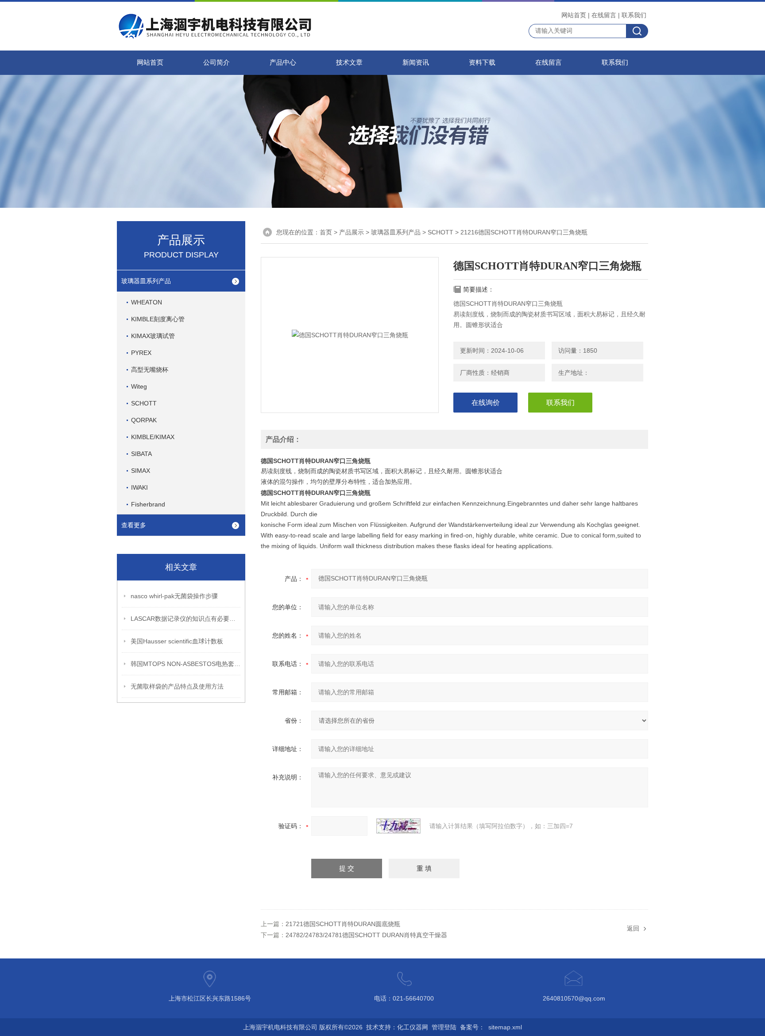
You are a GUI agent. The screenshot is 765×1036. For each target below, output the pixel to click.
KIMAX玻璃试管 (153, 335)
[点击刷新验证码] (398, 825)
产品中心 (283, 62)
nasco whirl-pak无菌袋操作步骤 (174, 596)
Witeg (139, 386)
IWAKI (139, 487)
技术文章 (349, 62)
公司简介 (216, 62)
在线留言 (603, 15)
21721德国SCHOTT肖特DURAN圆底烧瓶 (343, 923)
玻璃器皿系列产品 (146, 280)
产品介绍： (283, 439)
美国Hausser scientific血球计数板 (177, 641)
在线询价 (485, 402)
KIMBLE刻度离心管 (158, 319)
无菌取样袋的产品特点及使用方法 (177, 686)
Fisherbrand (148, 504)
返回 (633, 928)
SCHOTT (144, 403)
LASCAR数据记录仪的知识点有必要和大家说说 (186, 618)
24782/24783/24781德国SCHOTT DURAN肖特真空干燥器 (366, 935)
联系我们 (634, 15)
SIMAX (140, 470)
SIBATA (141, 453)
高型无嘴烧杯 (149, 369)
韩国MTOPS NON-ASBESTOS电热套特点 (186, 663)
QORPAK (144, 420)
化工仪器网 (412, 1027)
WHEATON (146, 302)
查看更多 (133, 525)
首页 (326, 232)
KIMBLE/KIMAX (152, 436)
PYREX (141, 352)
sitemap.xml (505, 1027)
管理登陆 (444, 1027)
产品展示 (351, 232)
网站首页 (573, 15)
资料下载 (482, 62)
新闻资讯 (415, 62)
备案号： (472, 1027)
